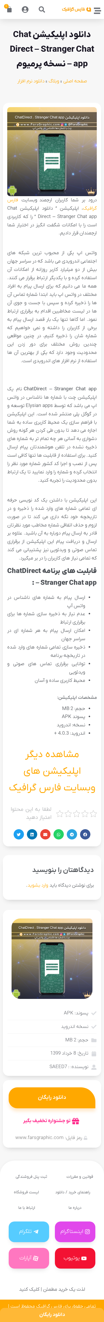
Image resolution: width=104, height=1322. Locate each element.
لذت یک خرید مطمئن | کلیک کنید (52, 1289)
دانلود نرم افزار (30, 81)
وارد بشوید (37, 885)
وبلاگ (54, 81)
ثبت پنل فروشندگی (31, 1177)
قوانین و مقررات (79, 1177)
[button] (42, 9)
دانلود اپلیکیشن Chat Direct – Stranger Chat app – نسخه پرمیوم (52, 49)
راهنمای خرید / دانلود (72, 1192)
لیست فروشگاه (26, 1192)
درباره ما (74, 1208)
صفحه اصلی (75, 81)
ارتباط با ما (26, 1208)
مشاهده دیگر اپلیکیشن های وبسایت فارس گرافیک (52, 771)
